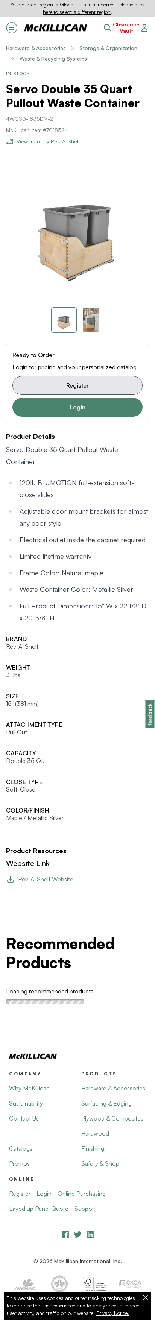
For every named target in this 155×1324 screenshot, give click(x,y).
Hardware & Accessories (36, 48)
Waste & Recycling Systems (53, 58)
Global (67, 5)
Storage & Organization (108, 48)
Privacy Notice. (112, 1313)
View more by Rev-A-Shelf (48, 141)
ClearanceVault (126, 27)
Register (77, 385)
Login (77, 407)
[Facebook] (65, 1234)
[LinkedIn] (90, 1234)
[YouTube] (77, 1234)
